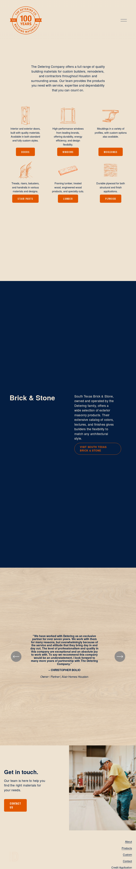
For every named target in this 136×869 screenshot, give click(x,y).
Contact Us (15, 805)
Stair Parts (25, 198)
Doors (25, 152)
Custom (127, 854)
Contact (127, 861)
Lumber (68, 198)
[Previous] (16, 656)
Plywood (110, 198)
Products (127, 848)
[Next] (120, 656)
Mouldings (110, 152)
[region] (68, 656)
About (128, 841)
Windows (68, 152)
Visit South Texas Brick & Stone (93, 448)
